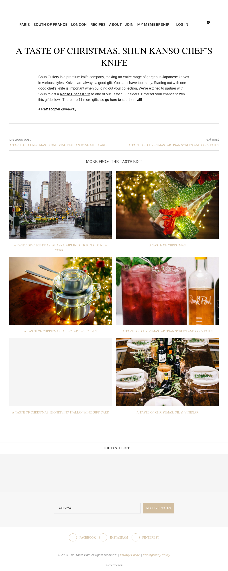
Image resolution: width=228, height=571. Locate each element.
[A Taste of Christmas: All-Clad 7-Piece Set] (60, 291)
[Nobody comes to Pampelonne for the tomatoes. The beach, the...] (209, 473)
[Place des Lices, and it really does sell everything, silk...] (133, 473)
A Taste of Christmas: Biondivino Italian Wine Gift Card (60, 412)
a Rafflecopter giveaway (57, 109)
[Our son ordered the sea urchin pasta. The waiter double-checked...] (95, 473)
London (79, 24)
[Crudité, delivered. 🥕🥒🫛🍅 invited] (19, 473)
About (115, 24)
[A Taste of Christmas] (167, 205)
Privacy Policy (130, 555)
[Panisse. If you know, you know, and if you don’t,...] (171, 473)
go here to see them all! (123, 100)
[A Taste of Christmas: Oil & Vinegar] (167, 372)
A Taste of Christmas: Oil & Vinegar (167, 412)
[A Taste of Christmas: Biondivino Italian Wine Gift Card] (60, 372)
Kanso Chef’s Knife (75, 94)
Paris (24, 24)
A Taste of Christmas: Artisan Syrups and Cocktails (167, 331)
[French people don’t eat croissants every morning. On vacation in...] (57, 473)
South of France (50, 24)
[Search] (196, 24)
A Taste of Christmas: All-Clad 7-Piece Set (60, 331)
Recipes (98, 24)
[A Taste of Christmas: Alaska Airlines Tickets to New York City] (60, 205)
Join (129, 24)
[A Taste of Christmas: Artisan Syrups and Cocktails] (167, 291)
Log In (182, 24)
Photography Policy (156, 555)
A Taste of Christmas (167, 245)
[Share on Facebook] (110, 129)
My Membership (153, 24)
